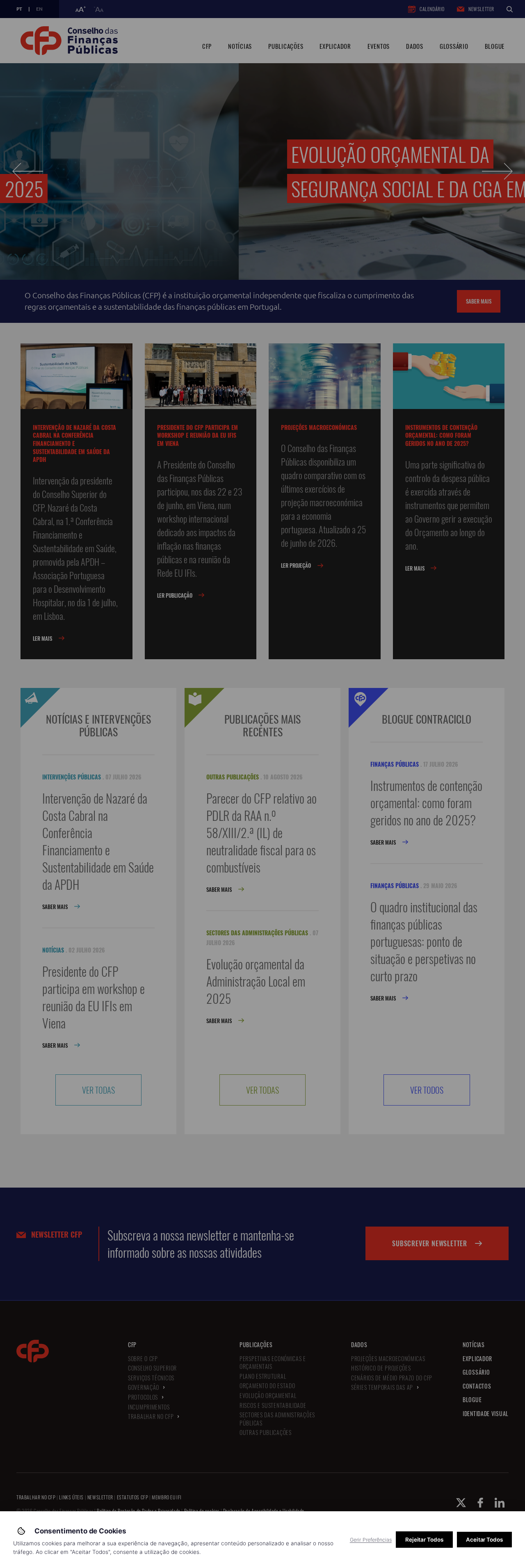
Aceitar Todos (484, 1539)
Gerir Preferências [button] (371, 1540)
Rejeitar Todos (424, 1539)
